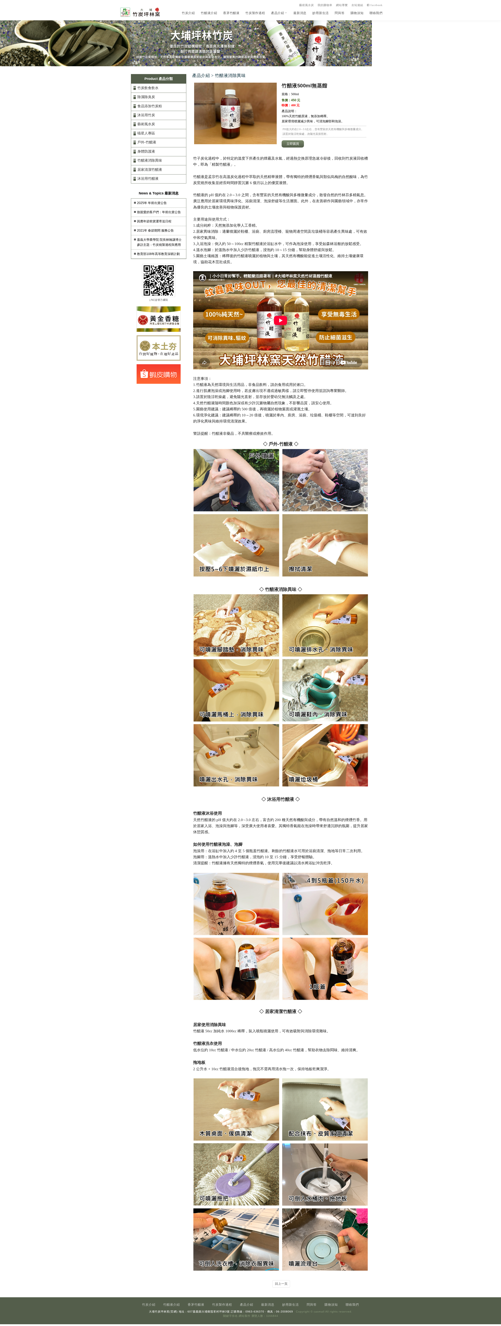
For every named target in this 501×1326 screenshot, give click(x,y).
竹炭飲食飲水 (148, 88)
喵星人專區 (146, 133)
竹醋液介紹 (209, 13)
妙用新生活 (320, 13)
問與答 (339, 13)
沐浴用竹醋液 (148, 179)
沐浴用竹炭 (146, 115)
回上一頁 (281, 1283)
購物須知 (357, 13)
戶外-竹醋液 (146, 142)
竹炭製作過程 (255, 13)
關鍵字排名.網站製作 (236, 1315)
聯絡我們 (376, 13)
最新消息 (299, 13)
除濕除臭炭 (146, 97)
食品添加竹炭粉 (149, 106)
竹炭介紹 (188, 13)
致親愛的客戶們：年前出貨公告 (159, 212)
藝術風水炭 (306, 5)
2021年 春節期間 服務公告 (155, 230)
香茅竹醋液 (231, 13)
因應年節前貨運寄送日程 (154, 221)
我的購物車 (325, 5)
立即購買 (293, 143)
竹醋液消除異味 (149, 160)
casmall (319, 1311)
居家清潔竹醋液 (149, 170)
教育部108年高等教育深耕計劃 (158, 254)
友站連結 (357, 5)
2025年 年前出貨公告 (152, 203)
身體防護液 (146, 151)
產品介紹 (277, 13)
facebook (376, 5)
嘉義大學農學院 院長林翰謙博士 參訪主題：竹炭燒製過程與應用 (159, 242)
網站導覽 (342, 5)
